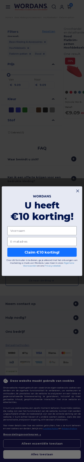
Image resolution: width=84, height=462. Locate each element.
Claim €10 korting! (42, 252)
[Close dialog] (78, 191)
